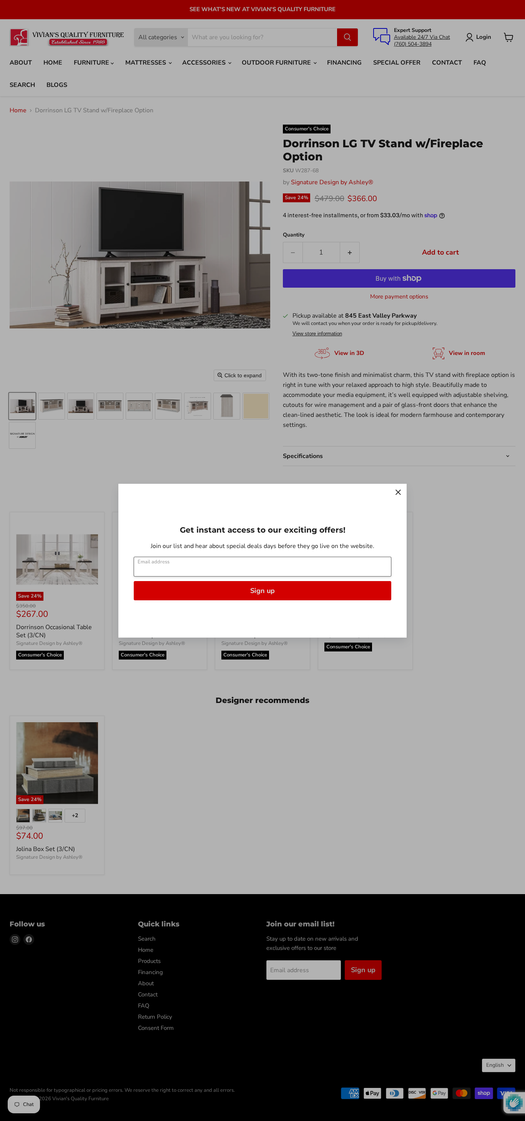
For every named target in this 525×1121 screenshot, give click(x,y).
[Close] (398, 492)
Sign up (262, 590)
